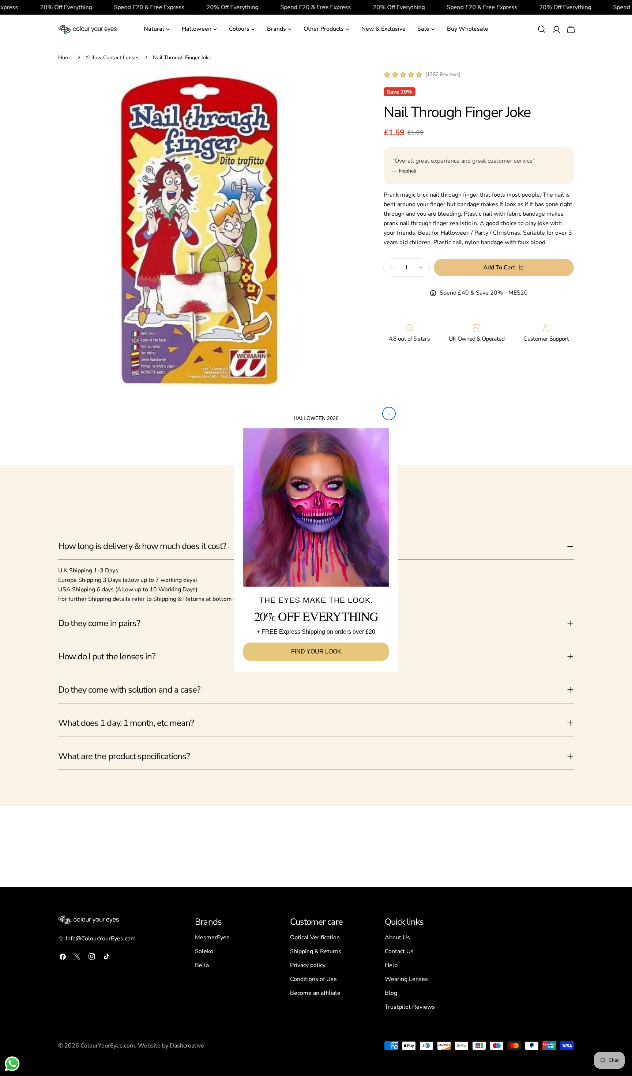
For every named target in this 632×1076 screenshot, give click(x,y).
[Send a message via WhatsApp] (12, 1063)
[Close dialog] (389, 413)
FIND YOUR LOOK (316, 651)
